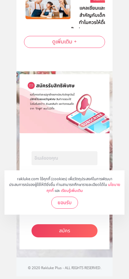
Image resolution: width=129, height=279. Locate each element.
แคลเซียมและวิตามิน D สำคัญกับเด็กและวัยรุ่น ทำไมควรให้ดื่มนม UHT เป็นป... (97, 13)
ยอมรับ (65, 202)
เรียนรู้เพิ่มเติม (72, 191)
